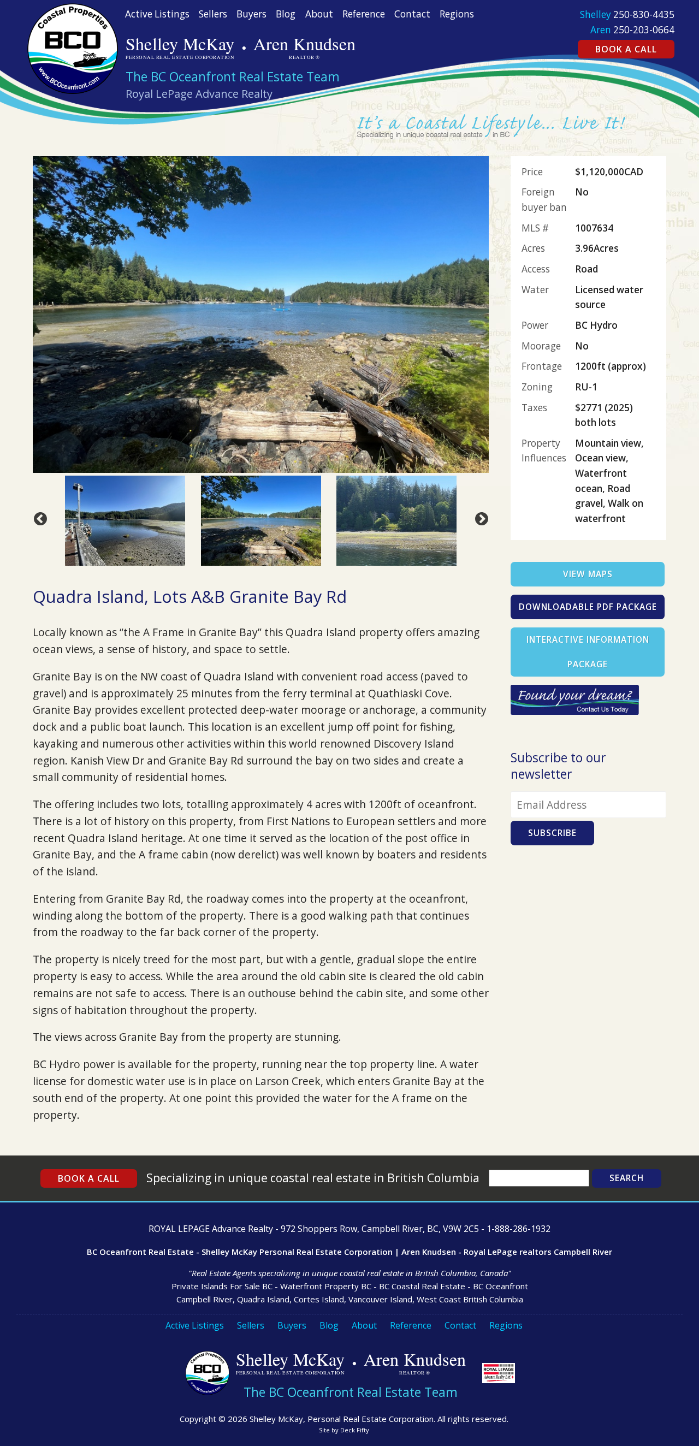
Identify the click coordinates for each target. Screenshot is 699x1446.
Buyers (251, 14)
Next (479, 517)
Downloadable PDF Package (588, 607)
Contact (412, 14)
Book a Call (626, 49)
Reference (363, 14)
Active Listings (157, 14)
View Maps (588, 574)
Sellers (213, 14)
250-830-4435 (643, 14)
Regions (457, 14)
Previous (38, 517)
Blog (285, 14)
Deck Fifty (354, 1430)
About (319, 14)
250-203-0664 (643, 29)
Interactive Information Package (587, 652)
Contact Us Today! (602, 706)
